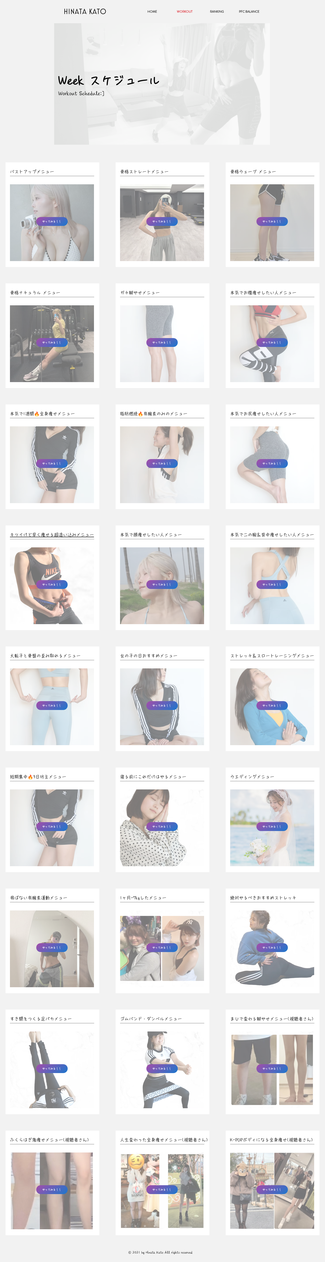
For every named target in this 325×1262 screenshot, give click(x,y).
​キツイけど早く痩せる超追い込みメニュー (52, 535)
